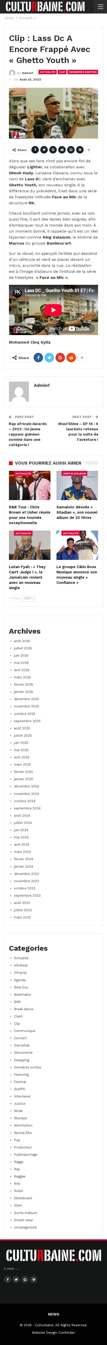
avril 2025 (21, 757)
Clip (62, 72)
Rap (17, 1169)
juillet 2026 (23, 648)
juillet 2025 (23, 735)
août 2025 (22, 728)
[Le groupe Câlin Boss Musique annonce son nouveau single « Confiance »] (77, 545)
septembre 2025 (27, 721)
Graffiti (19, 1089)
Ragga (18, 1162)
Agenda (20, 980)
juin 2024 (21, 830)
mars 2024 (22, 852)
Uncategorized (25, 1227)
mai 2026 (21, 663)
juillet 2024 (23, 823)
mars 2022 (22, 917)
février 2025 (23, 772)
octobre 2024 (24, 801)
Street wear (23, 1220)
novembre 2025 (26, 706)
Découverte (23, 1052)
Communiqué (24, 1031)
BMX (17, 1002)
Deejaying (21, 1060)
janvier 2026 (23, 692)
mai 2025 (21, 750)
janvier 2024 (23, 866)
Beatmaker (22, 994)
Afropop (20, 972)
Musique (20, 1118)
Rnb (17, 1183)
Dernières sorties (83, 72)
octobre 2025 (24, 714)
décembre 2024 (26, 786)
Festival (20, 1082)
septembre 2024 (27, 808)
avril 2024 (21, 844)
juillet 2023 (23, 910)
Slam (18, 1205)
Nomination (23, 1125)
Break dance (23, 1009)
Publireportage (25, 1154)
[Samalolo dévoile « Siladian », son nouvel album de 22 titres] (77, 485)
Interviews (22, 1096)
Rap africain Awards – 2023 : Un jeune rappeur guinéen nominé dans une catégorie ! (28, 434)
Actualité (47, 72)
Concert (20, 1038)
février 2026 (23, 684)
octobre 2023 (24, 888)
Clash (18, 1016)
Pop (17, 1140)
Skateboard (23, 1198)
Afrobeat (21, 965)
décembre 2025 (26, 699)
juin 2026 (21, 655)
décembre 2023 (26, 874)
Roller (18, 1191)
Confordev (67, 1332)
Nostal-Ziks (23, 1133)
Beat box (21, 987)
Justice (19, 1103)
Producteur (23, 1147)
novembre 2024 (26, 794)
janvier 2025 (23, 779)
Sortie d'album (74, 473)
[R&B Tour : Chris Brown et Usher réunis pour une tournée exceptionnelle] (30, 485)
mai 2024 (21, 837)
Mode (18, 1111)
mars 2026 (22, 677)
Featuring (21, 1074)
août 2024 (22, 815)
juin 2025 (21, 743)
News (53, 1314)
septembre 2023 (27, 895)
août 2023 (22, 903)
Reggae (19, 1176)
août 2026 (22, 641)
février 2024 (23, 859)
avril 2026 (21, 670)
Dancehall (22, 1045)
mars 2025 (22, 764)
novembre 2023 (26, 881)
